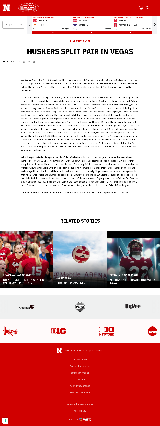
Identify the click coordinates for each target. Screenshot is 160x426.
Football (115, 275)
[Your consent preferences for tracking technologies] (5, 421)
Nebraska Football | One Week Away (132, 281)
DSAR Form (80, 379)
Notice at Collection (80, 392)
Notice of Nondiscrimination (80, 404)
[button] (29, 25)
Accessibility (80, 410)
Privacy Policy (80, 359)
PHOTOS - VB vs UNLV (70, 283)
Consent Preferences (80, 366)
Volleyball (9, 275)
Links (52, 32)
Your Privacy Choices (80, 386)
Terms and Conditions (80, 372)
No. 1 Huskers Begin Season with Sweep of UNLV (23, 281)
